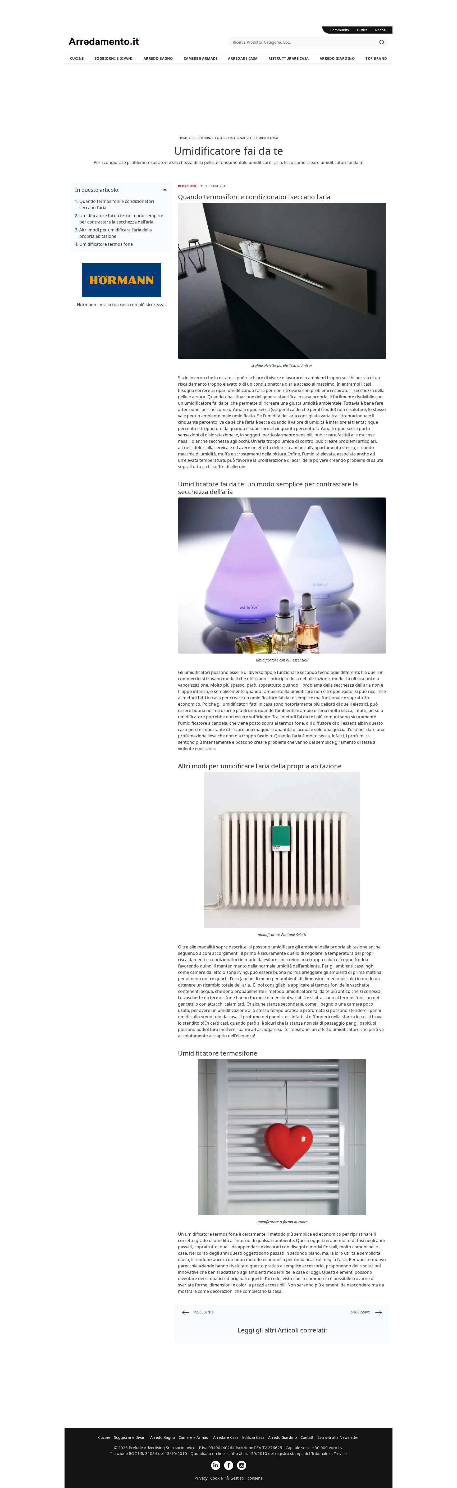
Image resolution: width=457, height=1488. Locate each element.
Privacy (201, 1478)
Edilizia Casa (253, 1437)
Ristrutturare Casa (288, 58)
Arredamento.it (149, 41)
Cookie (216, 1478)
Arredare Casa (243, 58)
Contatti (307, 1437)
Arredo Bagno (158, 58)
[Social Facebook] (228, 1464)
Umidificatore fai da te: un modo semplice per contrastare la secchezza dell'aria (121, 219)
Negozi (380, 30)
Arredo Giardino (337, 58)
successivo (361, 1312)
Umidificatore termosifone (106, 244)
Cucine (77, 58)
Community (339, 30)
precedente (203, 1312)
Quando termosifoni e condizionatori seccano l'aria (116, 204)
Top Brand (376, 58)
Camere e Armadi (200, 58)
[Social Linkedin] (215, 1464)
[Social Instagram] (241, 1464)
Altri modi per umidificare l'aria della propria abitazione (115, 233)
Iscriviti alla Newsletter (338, 1437)
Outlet (362, 30)
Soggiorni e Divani (114, 58)
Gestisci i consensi (246, 1478)
